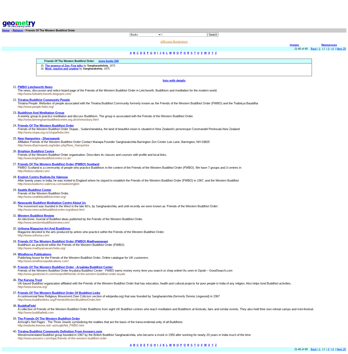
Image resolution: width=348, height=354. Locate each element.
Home (5, 30)
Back (314, 48)
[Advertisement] (174, 11)
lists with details (174, 80)
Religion (18, 30)
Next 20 (341, 48)
